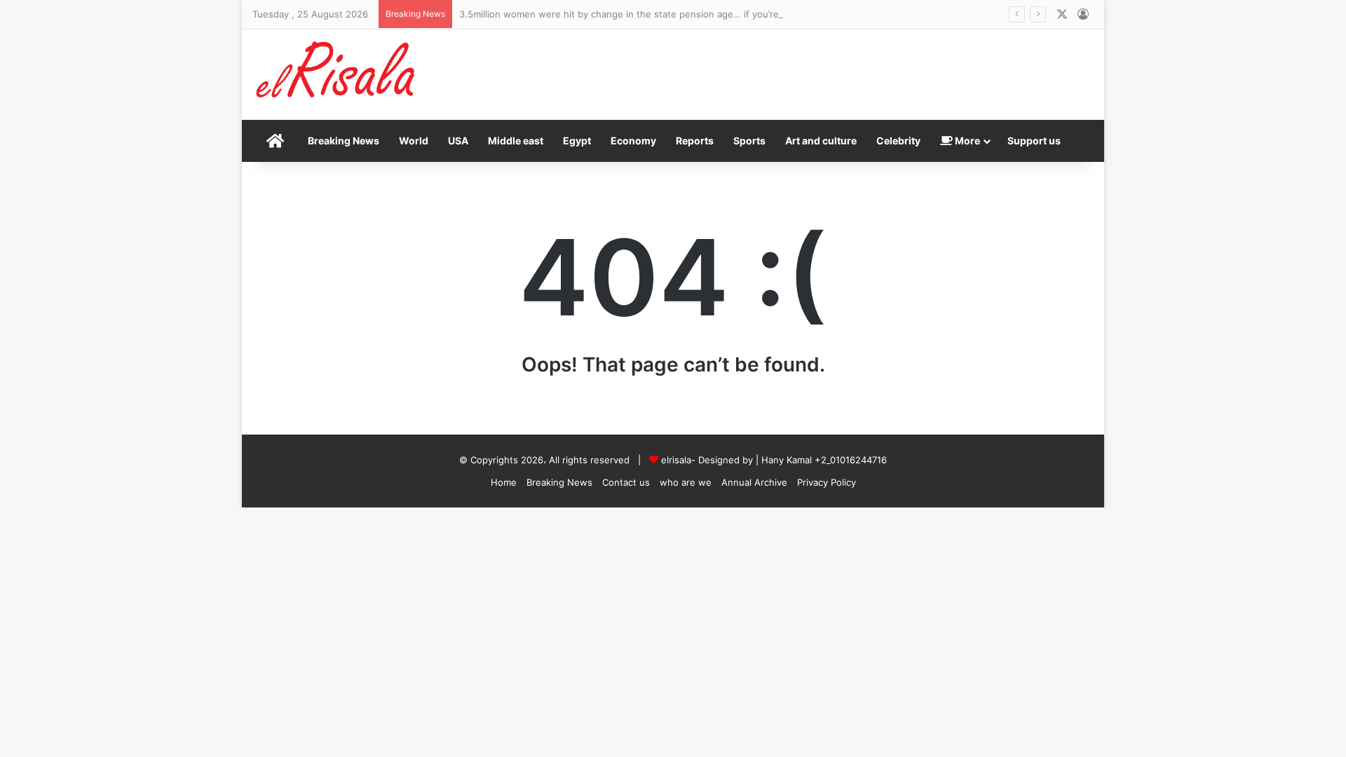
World (413, 140)
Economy (633, 140)
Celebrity (898, 140)
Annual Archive (754, 482)
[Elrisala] (336, 74)
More (966, 140)
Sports (749, 140)
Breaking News (343, 140)
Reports (695, 140)
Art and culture (821, 140)
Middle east (515, 140)
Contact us (626, 482)
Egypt (577, 140)
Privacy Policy (826, 482)
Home (504, 482)
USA (458, 140)
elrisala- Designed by (708, 459)
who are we (686, 482)
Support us (1034, 140)
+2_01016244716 (851, 459)
